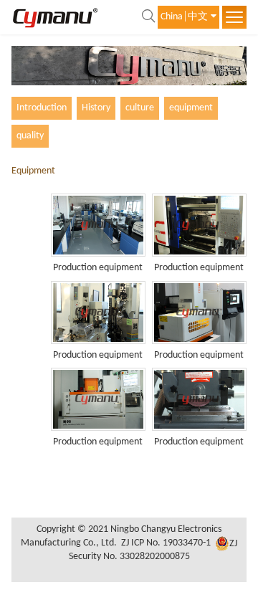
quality (30, 135)
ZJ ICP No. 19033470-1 (166, 543)
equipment (191, 108)
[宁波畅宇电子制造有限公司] (55, 16)
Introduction (41, 108)
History (96, 108)
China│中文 (184, 16)
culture (139, 108)
